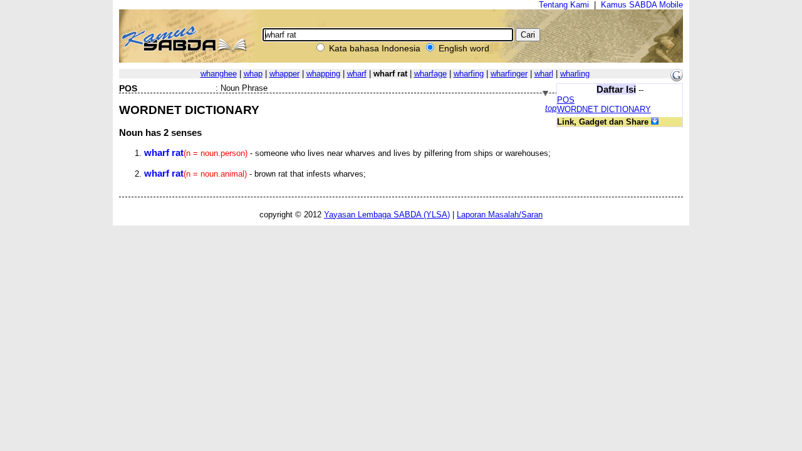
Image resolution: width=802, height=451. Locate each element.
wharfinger (509, 73)
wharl (543, 73)
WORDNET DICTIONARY (604, 109)
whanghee (218, 73)
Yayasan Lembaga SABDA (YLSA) (387, 214)
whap (253, 73)
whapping (323, 73)
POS (566, 100)
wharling (575, 73)
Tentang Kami (564, 4)
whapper (284, 73)
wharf (357, 73)
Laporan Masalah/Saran (500, 214)
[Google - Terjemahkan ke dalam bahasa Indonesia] (676, 78)
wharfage (430, 73)
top (550, 108)
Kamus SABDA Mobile (642, 4)
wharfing (469, 73)
